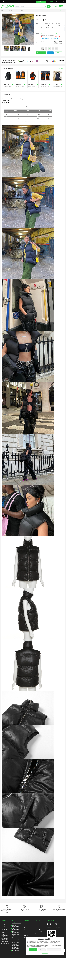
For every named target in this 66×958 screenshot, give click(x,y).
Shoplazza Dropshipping (15, 945)
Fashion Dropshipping (4, 928)
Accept (33, 950)
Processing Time (38, 42)
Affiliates (26, 935)
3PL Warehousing (5, 943)
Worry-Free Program (3, 931)
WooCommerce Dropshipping (16, 938)
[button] (65, 25)
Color (37, 19)
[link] (3, 10)
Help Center (26, 927)
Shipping (37, 33)
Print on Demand (5, 941)
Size (37, 23)
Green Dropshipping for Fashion (4, 935)
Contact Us (38, 926)
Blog (25, 926)
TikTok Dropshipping (15, 929)
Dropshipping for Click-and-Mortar (4, 939)
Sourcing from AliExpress (15, 935)
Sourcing (3, 924)
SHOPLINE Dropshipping (15, 948)
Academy (26, 924)
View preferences (54, 950)
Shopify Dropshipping (15, 926)
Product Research (28, 929)
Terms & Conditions (38, 934)
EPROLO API (15, 950)
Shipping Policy (39, 931)
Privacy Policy (45, 953)
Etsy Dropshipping (15, 932)
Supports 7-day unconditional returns (49, 38)
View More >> (61, 68)
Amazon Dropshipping (15, 941)
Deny (41, 950)
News (37, 927)
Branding (38, 47)
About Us (38, 924)
